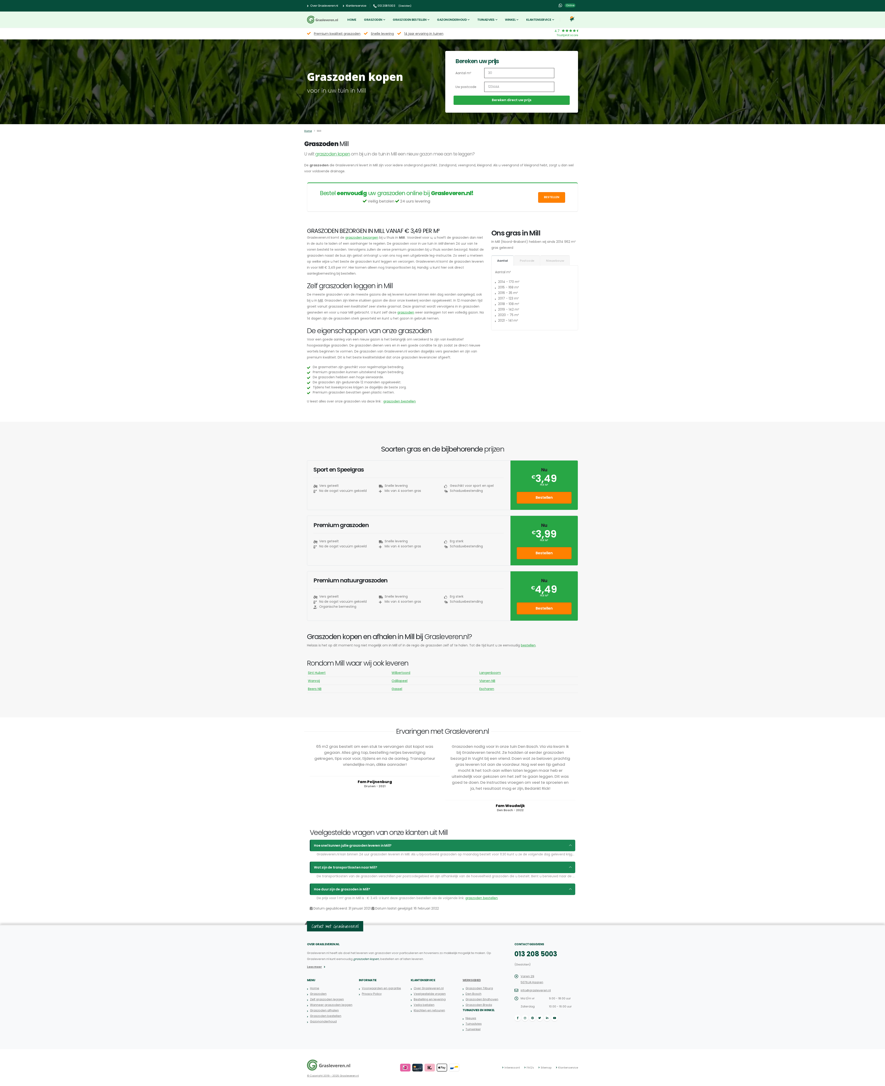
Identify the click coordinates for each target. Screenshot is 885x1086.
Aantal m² (463, 73)
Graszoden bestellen (410, 20)
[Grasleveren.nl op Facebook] (517, 1018)
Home (351, 20)
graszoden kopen (332, 154)
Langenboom (490, 672)
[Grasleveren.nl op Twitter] (540, 1018)
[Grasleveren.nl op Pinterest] (532, 1018)
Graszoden (373, 20)
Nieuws (471, 1018)
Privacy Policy (372, 994)
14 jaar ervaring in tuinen (423, 33)
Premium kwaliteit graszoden (337, 33)
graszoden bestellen (399, 401)
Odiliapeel (399, 680)
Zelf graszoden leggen (327, 999)
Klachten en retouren (429, 1010)
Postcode (527, 260)
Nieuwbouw (555, 260)
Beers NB (315, 689)
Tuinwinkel (473, 1029)
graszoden (405, 312)
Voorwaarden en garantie (381, 988)
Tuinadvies (486, 20)
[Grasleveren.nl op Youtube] (554, 1018)
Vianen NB (487, 680)
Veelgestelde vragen (430, 994)
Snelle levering (382, 33)
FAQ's (530, 1067)
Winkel (510, 20)
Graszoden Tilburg (479, 988)
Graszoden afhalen (324, 1010)
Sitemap (546, 1067)
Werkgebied (472, 980)
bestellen (528, 645)
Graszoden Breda (479, 1005)
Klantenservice (355, 6)
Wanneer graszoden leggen (331, 1005)
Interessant (512, 1067)
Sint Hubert (317, 672)
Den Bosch (473, 994)
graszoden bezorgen (361, 237)
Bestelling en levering (430, 999)
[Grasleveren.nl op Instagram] (525, 1018)
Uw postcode (465, 87)
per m (544, 595)
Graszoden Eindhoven (482, 999)
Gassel (397, 689)
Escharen (486, 689)
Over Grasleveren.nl (324, 6)
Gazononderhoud (452, 20)
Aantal (502, 260)
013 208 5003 (535, 954)
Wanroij (314, 680)
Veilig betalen (424, 1005)
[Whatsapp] (560, 5)
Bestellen (551, 197)
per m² (544, 485)
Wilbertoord (401, 672)
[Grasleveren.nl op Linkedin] (547, 1018)
